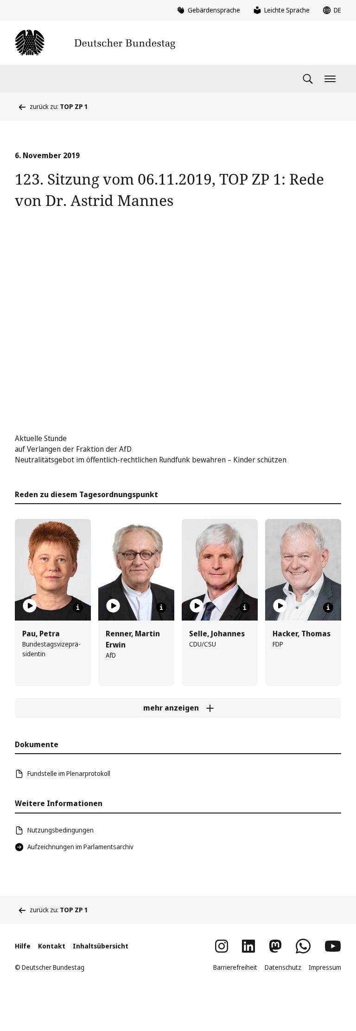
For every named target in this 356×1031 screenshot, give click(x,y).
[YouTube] (332, 946)
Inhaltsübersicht (100, 945)
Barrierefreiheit (235, 967)
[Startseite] (95, 43)
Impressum (325, 967)
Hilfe (23, 945)
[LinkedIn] (248, 946)
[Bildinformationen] (77, 607)
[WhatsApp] (303, 946)
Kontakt (51, 945)
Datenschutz (283, 967)
